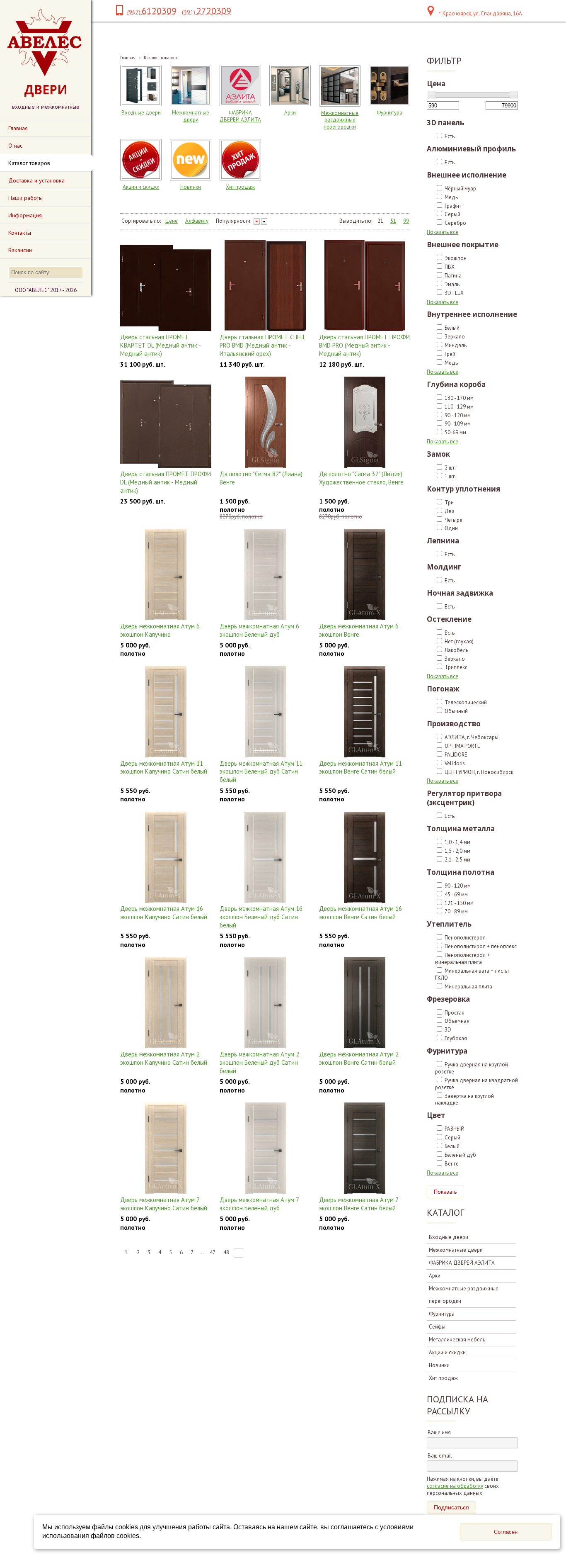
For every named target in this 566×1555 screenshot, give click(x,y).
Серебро (455, 222)
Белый (452, 327)
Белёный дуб (460, 1154)
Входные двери (141, 112)
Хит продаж (240, 186)
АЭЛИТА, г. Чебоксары (471, 737)
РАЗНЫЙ (454, 1128)
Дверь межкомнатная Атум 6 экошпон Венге (359, 630)
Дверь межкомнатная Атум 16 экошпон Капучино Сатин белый (163, 913)
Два (450, 511)
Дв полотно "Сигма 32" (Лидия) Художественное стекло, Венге (361, 478)
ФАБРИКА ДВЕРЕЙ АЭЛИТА (240, 116)
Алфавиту (196, 220)
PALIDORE (456, 754)
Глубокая (456, 1038)
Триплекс (456, 667)
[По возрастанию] (264, 221)
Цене (171, 220)
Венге (452, 1163)
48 (226, 1252)
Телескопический (466, 702)
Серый (452, 214)
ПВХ (450, 266)
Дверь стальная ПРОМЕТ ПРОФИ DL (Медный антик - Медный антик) (165, 482)
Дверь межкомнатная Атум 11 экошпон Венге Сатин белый (360, 767)
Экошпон (456, 258)
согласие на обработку (455, 1485)
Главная (127, 58)
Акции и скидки (141, 186)
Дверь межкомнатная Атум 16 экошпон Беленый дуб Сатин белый (261, 917)
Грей (450, 354)
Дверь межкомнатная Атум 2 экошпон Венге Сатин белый (359, 1058)
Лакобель (456, 650)
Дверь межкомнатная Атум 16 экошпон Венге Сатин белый (360, 913)
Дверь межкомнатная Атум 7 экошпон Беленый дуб (259, 1204)
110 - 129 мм (459, 406)
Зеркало (455, 336)
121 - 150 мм (459, 903)
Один (451, 528)
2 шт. (450, 467)
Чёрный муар (460, 188)
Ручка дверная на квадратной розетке (476, 1084)
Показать (445, 1191)
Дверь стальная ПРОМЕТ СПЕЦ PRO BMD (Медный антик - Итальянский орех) (262, 345)
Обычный (456, 711)
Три (449, 502)
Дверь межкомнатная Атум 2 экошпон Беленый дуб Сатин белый (259, 1062)
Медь (451, 197)
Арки (290, 112)
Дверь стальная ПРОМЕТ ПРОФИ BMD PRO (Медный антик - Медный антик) (364, 345)
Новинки (190, 186)
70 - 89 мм (456, 911)
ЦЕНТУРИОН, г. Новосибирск (479, 772)
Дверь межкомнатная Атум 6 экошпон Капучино (160, 630)
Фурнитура (389, 112)
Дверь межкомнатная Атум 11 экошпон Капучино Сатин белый (163, 767)
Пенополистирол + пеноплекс (481, 946)
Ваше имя (439, 1432)
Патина (453, 275)
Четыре (453, 519)
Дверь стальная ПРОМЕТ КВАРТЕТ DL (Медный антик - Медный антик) (160, 345)
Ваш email (440, 1455)
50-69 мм (455, 432)
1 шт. (450, 476)
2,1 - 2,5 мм (457, 859)
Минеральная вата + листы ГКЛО (472, 974)
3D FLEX (454, 293)
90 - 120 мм (458, 415)
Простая (454, 1012)
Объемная (457, 1020)
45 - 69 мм (456, 894)
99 (406, 220)
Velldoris (455, 763)
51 (393, 220)
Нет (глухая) (459, 641)
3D (448, 1029)
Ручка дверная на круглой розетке (471, 1068)
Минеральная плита (468, 986)
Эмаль (452, 284)
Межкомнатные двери (190, 116)
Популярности (233, 220)
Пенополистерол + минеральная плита (462, 958)
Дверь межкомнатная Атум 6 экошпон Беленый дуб (259, 630)
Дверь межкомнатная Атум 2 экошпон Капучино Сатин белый (163, 1058)
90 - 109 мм (458, 423)
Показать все (442, 232)
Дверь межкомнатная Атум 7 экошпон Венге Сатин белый (358, 1204)
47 (212, 1252)
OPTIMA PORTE (462, 746)
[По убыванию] (257, 221)
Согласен (506, 1532)
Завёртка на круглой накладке (464, 1100)
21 (380, 220)
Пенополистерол (465, 937)
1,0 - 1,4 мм (457, 842)
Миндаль (456, 345)
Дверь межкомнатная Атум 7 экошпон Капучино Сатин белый (163, 1204)
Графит (453, 205)
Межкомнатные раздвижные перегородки (339, 120)
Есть (450, 136)
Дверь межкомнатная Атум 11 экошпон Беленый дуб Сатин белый (261, 771)
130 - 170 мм (459, 398)
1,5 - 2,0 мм (457, 850)
